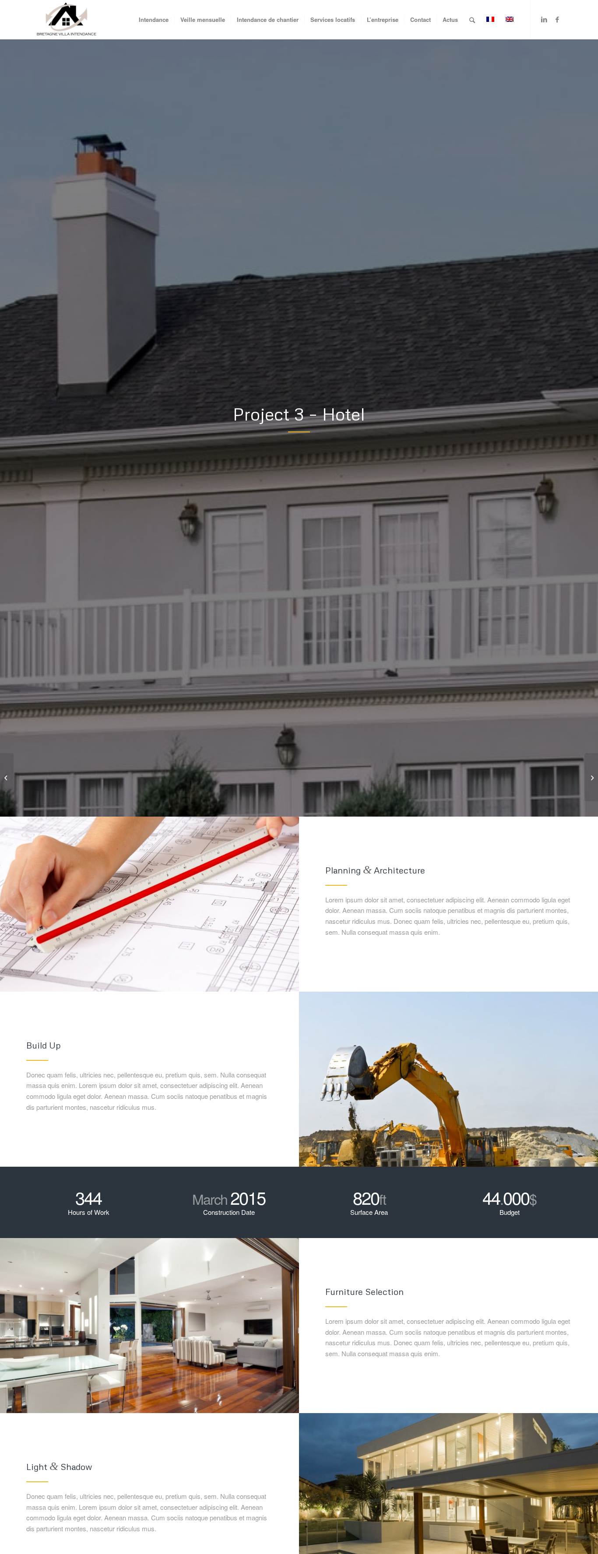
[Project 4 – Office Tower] (591, 777)
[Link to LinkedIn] (544, 19)
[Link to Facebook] (557, 19)
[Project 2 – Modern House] (7, 777)
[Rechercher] (472, 19)
